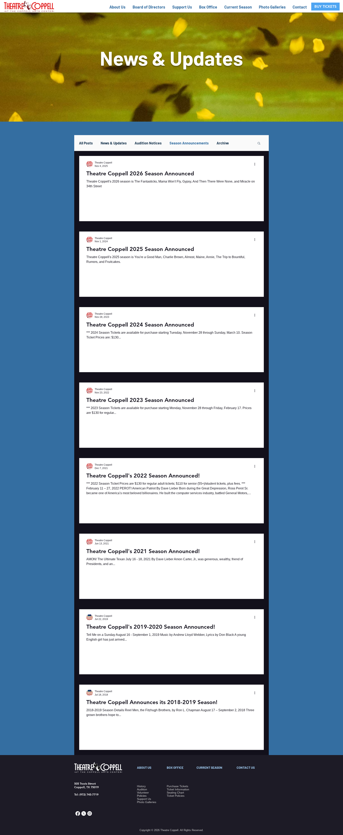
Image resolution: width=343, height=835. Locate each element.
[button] (119, 7)
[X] (83, 813)
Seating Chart (175, 792)
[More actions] (256, 164)
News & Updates (114, 143)
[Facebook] (77, 813)
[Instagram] (89, 813)
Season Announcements (189, 143)
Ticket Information (178, 789)
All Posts (86, 143)
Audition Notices (148, 143)
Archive (223, 143)
